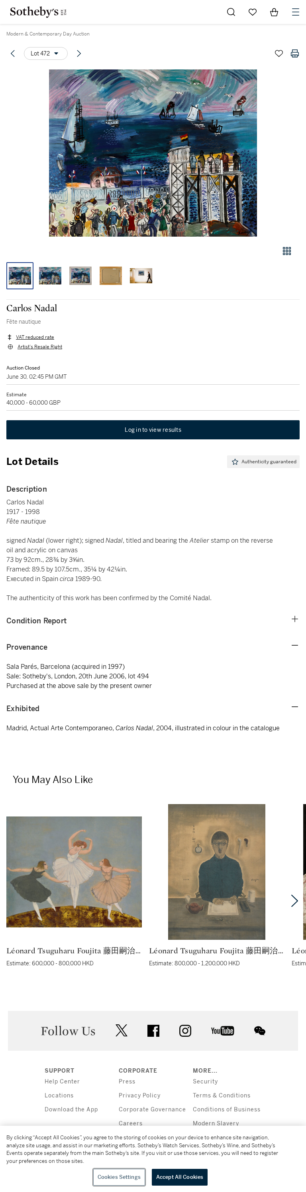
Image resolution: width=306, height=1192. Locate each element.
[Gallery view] (286, 251)
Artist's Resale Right (40, 347)
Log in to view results (153, 429)
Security (205, 1081)
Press (127, 1081)
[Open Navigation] (296, 12)
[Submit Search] (231, 12)
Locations (59, 1095)
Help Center (62, 1081)
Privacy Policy (140, 1095)
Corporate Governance (152, 1109)
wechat (259, 1030)
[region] (153, 1159)
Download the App (71, 1109)
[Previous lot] (13, 53)
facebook (153, 1031)
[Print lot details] (294, 53)
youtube (222, 1031)
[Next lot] (79, 53)
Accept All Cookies (179, 1177)
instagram (185, 1031)
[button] (153, 153)
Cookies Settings (119, 1177)
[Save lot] (279, 53)
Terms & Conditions (222, 1095)
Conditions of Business (227, 1109)
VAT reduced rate (35, 337)
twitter (122, 1030)
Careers (131, 1123)
